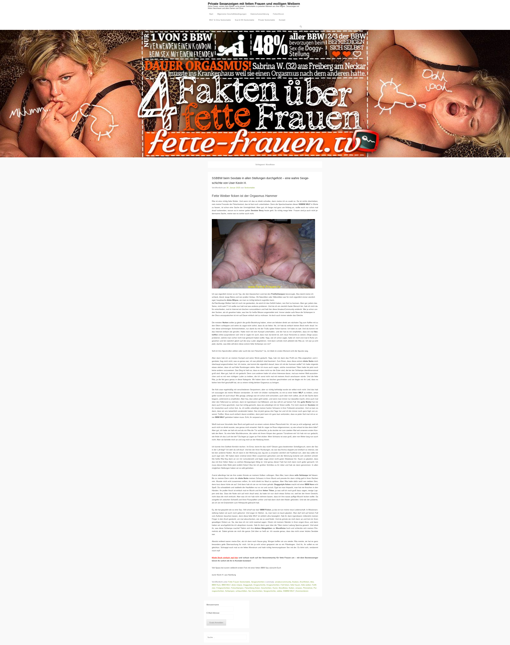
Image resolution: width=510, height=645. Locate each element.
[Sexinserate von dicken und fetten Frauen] (255, 93)
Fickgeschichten (223, 588)
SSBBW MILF (288, 591)
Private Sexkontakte (266, 20)
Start (211, 14)
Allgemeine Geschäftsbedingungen (231, 14)
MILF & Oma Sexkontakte (220, 20)
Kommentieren (302, 591)
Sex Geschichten (255, 591)
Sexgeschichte (270, 591)
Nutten (291, 588)
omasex (298, 588)
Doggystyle (247, 585)
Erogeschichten (273, 585)
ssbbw (279, 591)
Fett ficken (285, 585)
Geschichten (266, 588)
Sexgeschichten (257, 582)
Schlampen (230, 591)
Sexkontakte (249, 188)
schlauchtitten (241, 591)
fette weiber (306, 585)
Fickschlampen (237, 588)
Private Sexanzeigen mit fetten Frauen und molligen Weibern (254, 3)
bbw (312, 582)
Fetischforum (278, 14)
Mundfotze (283, 588)
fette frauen (295, 585)
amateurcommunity (283, 582)
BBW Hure (216, 585)
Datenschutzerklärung (259, 14)
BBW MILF (226, 585)
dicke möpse (236, 585)
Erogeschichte (259, 585)
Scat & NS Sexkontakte (244, 20)
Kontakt (282, 20)
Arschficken (304, 582)
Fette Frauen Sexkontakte (239, 582)
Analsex (295, 582)
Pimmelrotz (308, 588)
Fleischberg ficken (252, 588)
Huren (275, 588)
